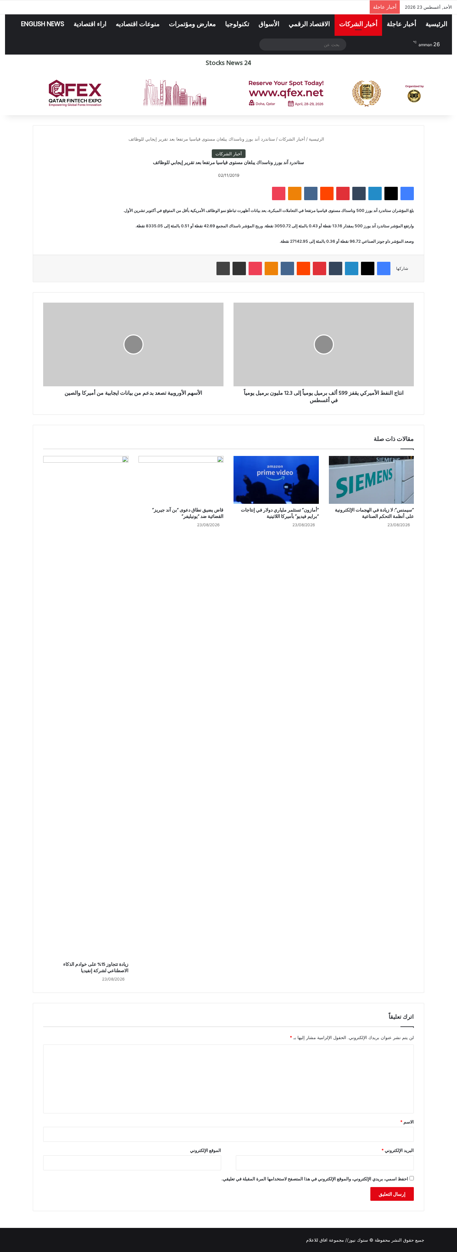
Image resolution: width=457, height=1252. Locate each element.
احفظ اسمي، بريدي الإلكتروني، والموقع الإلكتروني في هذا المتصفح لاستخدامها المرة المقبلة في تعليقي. (314, 1178)
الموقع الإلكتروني (205, 1150)
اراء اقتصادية (90, 23)
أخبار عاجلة (401, 23)
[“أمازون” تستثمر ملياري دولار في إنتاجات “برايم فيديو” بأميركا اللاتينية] (276, 480)
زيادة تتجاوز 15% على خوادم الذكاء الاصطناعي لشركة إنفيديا (95, 968)
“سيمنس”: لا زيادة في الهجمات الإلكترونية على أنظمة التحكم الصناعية (374, 513)
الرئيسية (436, 23)
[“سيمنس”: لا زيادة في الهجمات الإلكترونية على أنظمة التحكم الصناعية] (371, 480)
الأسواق (269, 23)
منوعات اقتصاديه (138, 23)
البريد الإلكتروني (397, 1150)
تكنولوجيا (237, 23)
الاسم (407, 1121)
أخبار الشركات (358, 23)
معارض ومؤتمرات (192, 23)
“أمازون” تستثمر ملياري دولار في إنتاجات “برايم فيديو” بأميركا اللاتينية (280, 513)
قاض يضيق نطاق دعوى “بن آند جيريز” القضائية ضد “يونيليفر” (187, 513)
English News (42, 23)
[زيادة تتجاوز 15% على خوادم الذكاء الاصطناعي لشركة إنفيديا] (85, 707)
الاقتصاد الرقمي (309, 23)
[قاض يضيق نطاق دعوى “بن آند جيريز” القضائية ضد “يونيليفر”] (181, 480)
